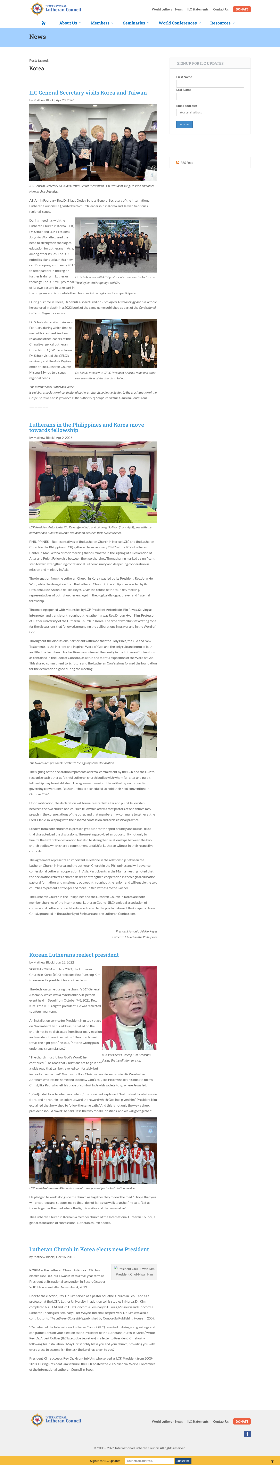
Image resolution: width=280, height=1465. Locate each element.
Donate (242, 9)
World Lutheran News (167, 9)
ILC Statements (198, 9)
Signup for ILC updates (105, 1461)
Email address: (186, 105)
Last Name (183, 89)
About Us (68, 22)
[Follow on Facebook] (247, 1434)
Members (100, 22)
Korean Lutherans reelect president (74, 954)
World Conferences (178, 22)
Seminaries (134, 22)
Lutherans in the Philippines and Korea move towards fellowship (86, 427)
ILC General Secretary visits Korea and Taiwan (88, 92)
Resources (220, 22)
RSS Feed (186, 162)
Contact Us (221, 9)
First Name (184, 77)
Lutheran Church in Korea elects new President (89, 1249)
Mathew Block (43, 100)
